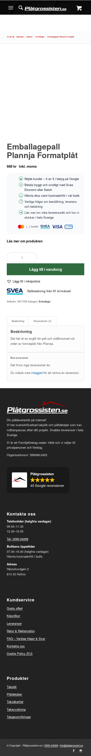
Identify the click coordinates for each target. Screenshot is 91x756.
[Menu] (11, 7)
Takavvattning (16, 709)
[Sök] (21, 7)
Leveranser (14, 623)
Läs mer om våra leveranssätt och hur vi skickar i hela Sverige (51, 215)
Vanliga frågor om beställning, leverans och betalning (50, 204)
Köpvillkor (13, 616)
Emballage (44, 301)
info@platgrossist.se (71, 745)
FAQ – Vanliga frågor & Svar (26, 638)
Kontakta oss (16, 646)
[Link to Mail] (80, 750)
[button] (23, 281)
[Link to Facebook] (73, 750)
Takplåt (12, 687)
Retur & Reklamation (21, 631)
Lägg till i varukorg (45, 269)
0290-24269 (51, 745)
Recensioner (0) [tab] (43, 321)
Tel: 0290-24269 (17, 539)
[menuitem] (21, 7)
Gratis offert (15, 608)
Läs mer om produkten (25, 241)
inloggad (36, 372)
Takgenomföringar (19, 717)
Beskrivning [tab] (18, 321)
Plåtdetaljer (14, 694)
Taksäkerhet (15, 701)
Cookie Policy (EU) (19, 653)
